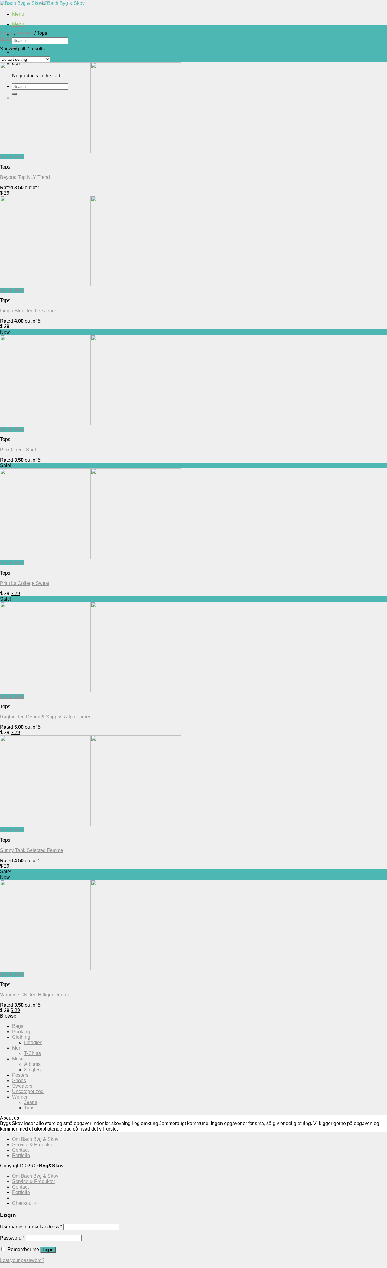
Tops (29, 1107)
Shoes (19, 1080)
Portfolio (21, 1155)
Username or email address (31, 1226)
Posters (20, 1075)
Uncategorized (28, 1091)
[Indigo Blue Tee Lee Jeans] (90, 284)
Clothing (21, 1037)
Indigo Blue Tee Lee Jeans (28, 310)
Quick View (12, 156)
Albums (32, 1064)
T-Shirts (32, 1053)
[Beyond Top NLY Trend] (90, 151)
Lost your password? (22, 1260)
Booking (21, 1031)
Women (25, 33)
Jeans (30, 1102)
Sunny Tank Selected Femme (31, 850)
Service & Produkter (33, 1144)
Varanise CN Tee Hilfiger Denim (34, 994)
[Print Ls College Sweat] (90, 557)
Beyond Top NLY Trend (25, 177)
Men (16, 1047)
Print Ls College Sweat (24, 583)
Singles (32, 1069)
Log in (48, 1249)
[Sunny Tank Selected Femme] (90, 824)
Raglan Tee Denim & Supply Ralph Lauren (46, 716)
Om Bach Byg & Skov (35, 1139)
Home (6, 33)
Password (12, 1238)
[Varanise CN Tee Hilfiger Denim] (90, 968)
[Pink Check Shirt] (90, 423)
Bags (17, 1026)
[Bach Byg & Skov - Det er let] (42, 3)
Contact (20, 1150)
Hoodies (33, 1042)
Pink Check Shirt (18, 449)
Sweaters (22, 1086)
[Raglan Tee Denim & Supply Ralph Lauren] (90, 690)
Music (18, 1058)
